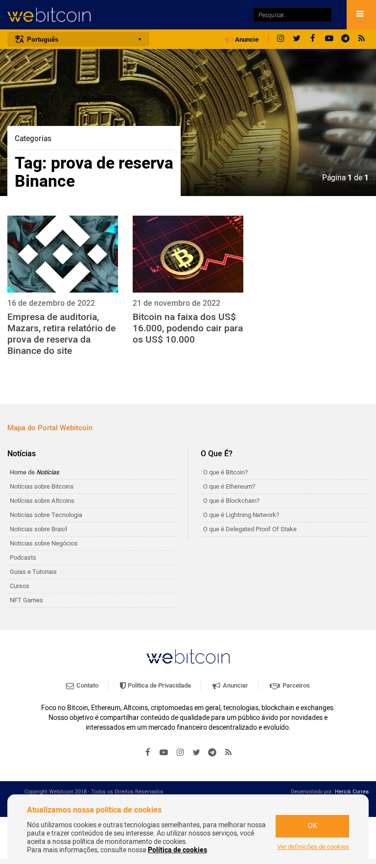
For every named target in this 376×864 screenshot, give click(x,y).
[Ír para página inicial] (125, 15)
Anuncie (246, 40)
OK (312, 826)
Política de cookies (177, 850)
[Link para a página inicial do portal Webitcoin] (188, 656)
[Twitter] (296, 39)
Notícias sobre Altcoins (42, 500)
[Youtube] (329, 39)
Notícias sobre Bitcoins (42, 486)
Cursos (19, 586)
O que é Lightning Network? (241, 514)
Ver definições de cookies (313, 846)
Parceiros (295, 685)
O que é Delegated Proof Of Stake (250, 529)
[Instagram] (280, 39)
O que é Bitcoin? (225, 472)
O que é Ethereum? (229, 486)
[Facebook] (313, 39)
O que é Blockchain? (231, 500)
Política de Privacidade (158, 685)
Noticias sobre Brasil (38, 529)
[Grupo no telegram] (345, 39)
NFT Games (26, 600)
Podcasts (23, 557)
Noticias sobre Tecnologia (46, 514)
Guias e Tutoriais (33, 571)
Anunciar (234, 685)
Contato (86, 685)
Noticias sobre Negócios (44, 543)
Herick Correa (352, 792)
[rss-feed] (361, 39)
